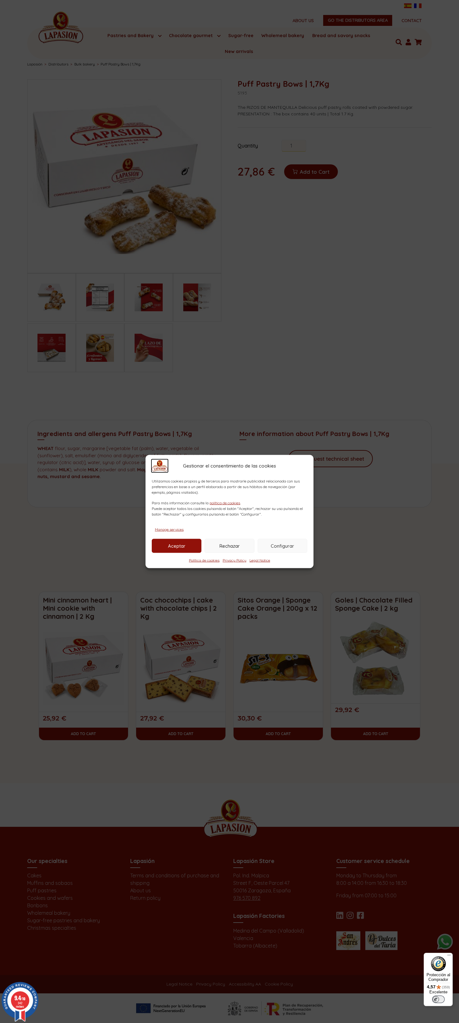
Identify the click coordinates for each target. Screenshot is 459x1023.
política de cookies (225, 503)
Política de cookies (204, 560)
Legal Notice (259, 560)
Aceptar (176, 546)
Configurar (282, 546)
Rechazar (230, 546)
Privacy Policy (234, 560)
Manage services (169, 529)
